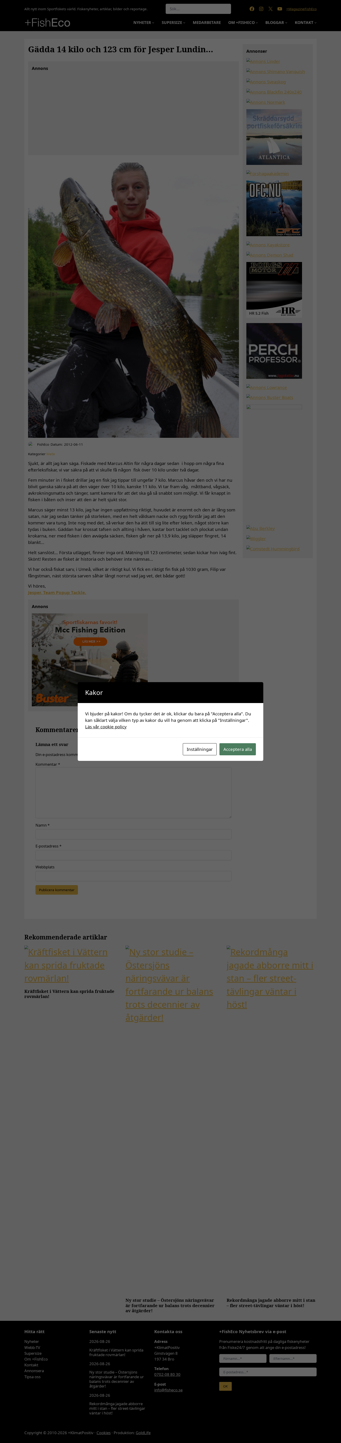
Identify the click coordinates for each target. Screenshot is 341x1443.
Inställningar (200, 749)
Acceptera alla (237, 749)
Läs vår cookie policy (106, 727)
